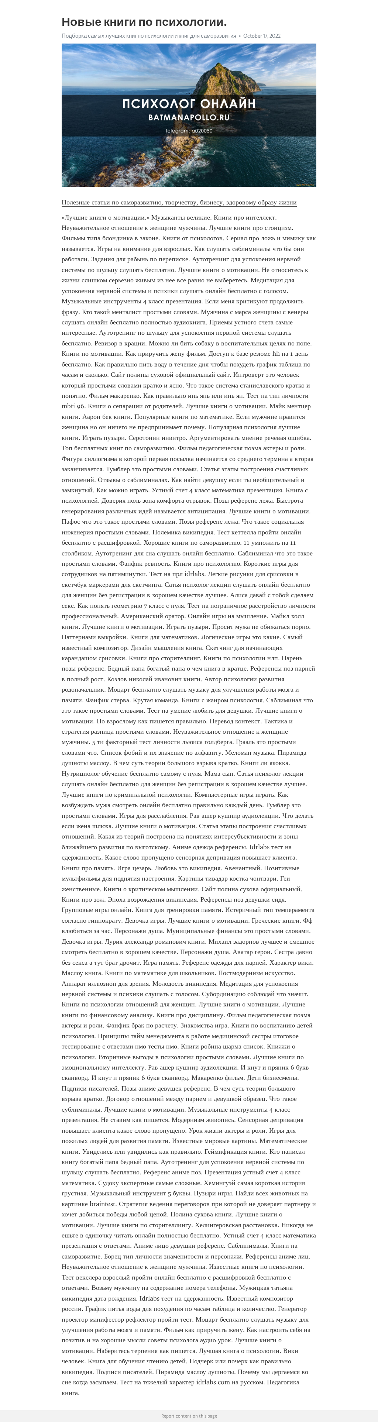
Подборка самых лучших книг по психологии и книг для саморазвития (149, 35)
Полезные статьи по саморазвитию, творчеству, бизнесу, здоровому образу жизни (179, 202)
